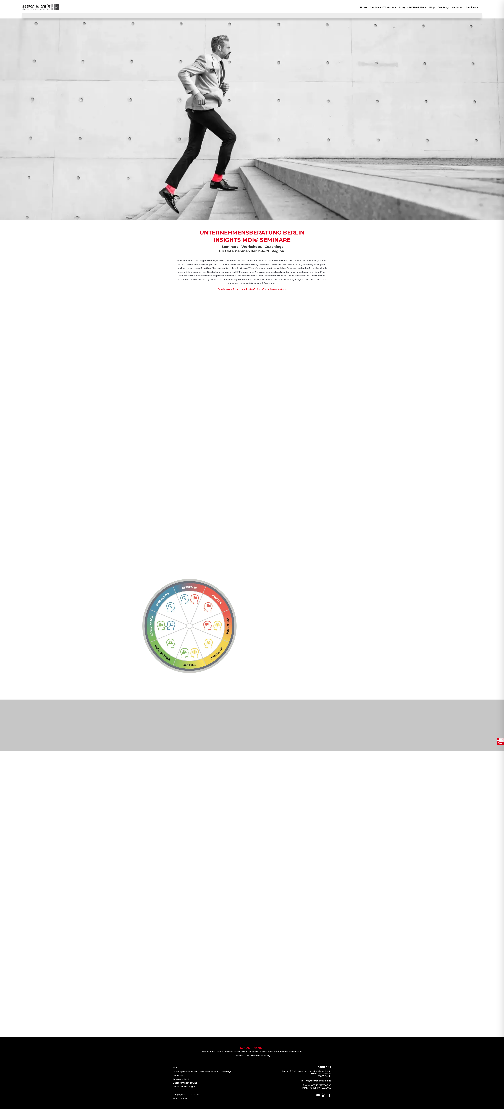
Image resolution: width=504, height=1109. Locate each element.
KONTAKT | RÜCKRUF (252, 1048)
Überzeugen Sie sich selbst (126, 552)
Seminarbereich (36, 529)
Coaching (443, 7)
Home (363, 7)
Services (471, 7)
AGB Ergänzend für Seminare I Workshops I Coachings (202, 1071)
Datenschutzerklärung (185, 1083)
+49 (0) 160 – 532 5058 (320, 1088)
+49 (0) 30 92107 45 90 (319, 1085)
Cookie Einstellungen (184, 1086)
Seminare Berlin (181, 1079)
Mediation (457, 7)
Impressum (179, 1075)
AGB (175, 1067)
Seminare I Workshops (383, 7)
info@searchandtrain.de (318, 1081)
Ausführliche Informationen (315, 605)
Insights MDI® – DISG (411, 7)
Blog (432, 7)
